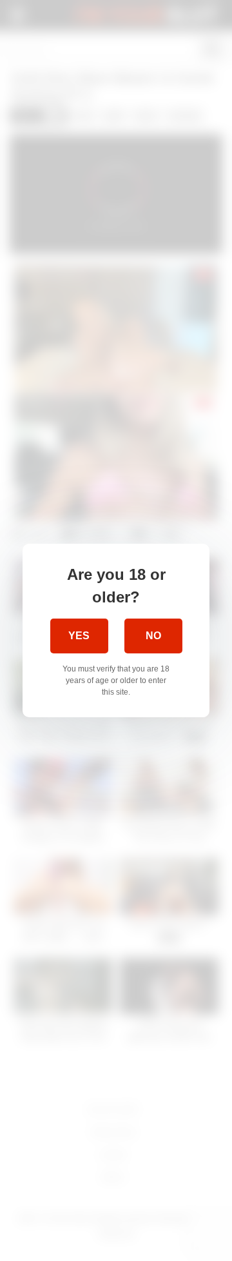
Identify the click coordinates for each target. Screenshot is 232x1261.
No (153, 635)
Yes (79, 635)
